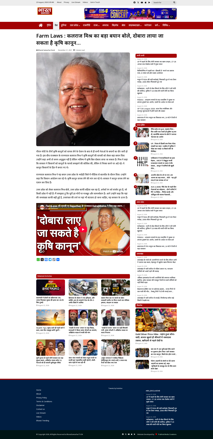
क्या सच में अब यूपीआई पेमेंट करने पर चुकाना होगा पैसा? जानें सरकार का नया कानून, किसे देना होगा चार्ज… (164, 352)
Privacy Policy (41, 398)
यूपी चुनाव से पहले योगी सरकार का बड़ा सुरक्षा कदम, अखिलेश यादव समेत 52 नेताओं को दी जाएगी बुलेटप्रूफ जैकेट (49, 360)
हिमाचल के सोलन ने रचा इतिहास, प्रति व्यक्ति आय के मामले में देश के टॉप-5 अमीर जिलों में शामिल (82, 300)
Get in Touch (95, 2)
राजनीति (86, 25)
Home (38, 390)
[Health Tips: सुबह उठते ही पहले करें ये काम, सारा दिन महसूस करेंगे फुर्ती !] (50, 317)
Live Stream (76, 2)
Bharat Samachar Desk (46, 50)
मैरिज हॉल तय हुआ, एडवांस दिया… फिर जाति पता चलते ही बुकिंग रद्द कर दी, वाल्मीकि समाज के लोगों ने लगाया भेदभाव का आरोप (163, 133)
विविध (165, 25)
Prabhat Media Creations (166, 434)
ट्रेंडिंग (49, 25)
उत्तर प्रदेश (74, 25)
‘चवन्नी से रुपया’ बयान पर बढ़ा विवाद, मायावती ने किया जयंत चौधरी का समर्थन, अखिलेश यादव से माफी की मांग (83, 330)
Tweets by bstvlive (115, 388)
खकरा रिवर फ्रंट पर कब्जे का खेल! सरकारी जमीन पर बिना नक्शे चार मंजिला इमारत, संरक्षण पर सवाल (115, 300)
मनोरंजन (147, 25)
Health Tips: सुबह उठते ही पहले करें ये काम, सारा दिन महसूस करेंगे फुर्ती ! (50, 329)
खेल (123, 25)
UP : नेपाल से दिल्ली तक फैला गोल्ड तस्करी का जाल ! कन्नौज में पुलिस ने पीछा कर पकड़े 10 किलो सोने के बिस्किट (163, 148)
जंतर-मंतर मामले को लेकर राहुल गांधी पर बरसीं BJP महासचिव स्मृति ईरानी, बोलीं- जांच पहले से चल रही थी (83, 360)
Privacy (66, 2)
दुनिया (63, 25)
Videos (85, 2)
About (59, 2)
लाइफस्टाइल (134, 25)
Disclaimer (40, 405)
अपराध (105, 25)
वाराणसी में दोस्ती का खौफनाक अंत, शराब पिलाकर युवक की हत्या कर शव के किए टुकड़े (50, 300)
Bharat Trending (42, 421)
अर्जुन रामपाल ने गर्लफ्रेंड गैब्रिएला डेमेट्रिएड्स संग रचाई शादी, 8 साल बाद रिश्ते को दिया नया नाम (114, 360)
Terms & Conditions (44, 402)
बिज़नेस (115, 25)
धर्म (156, 25)
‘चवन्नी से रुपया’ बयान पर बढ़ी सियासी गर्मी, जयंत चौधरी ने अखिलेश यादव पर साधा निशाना (114, 330)
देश (56, 25)
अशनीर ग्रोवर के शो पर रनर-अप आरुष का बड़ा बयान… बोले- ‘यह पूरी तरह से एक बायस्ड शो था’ (164, 178)
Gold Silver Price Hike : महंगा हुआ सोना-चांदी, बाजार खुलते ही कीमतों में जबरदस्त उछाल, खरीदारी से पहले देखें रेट (155, 337)
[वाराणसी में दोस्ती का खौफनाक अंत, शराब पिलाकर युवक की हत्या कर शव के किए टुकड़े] (50, 287)
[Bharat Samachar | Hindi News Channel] (44, 11)
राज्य (96, 25)
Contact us (40, 409)
